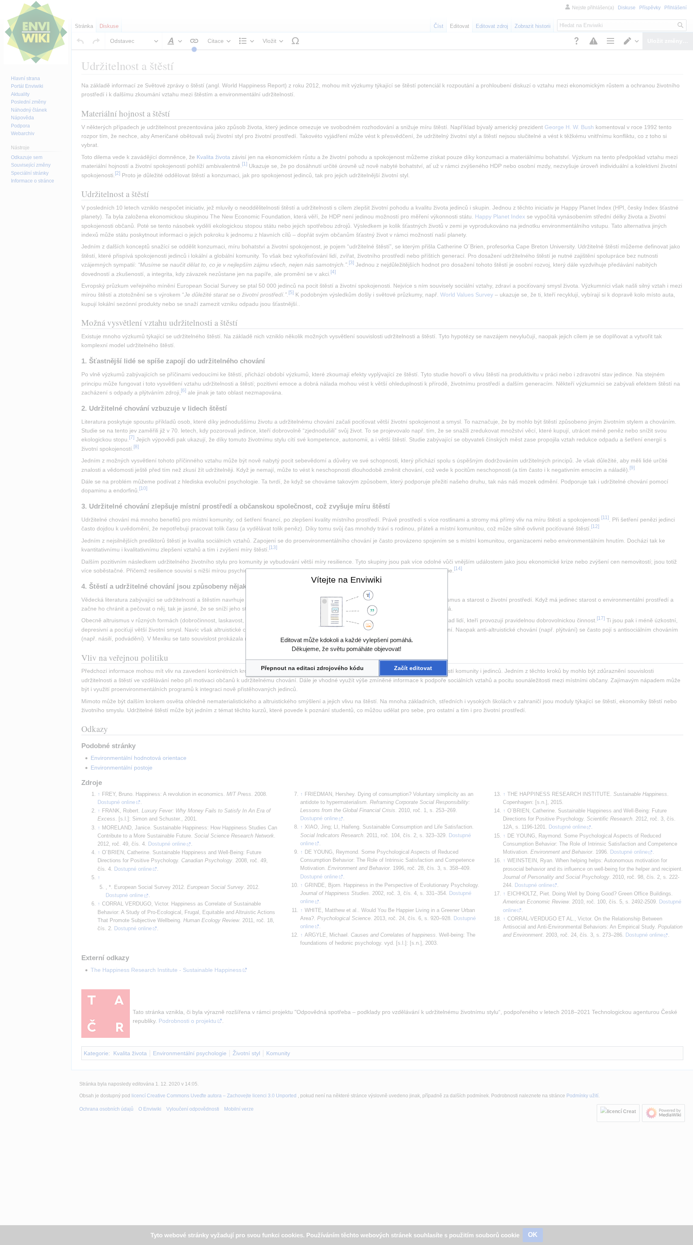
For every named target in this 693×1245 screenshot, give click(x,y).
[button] (312, 668)
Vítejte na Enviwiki (346, 579)
